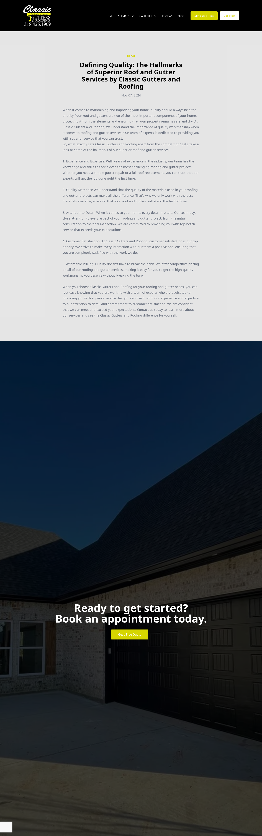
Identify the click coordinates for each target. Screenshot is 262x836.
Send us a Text (204, 16)
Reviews (167, 16)
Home (109, 16)
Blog (181, 16)
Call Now (229, 16)
